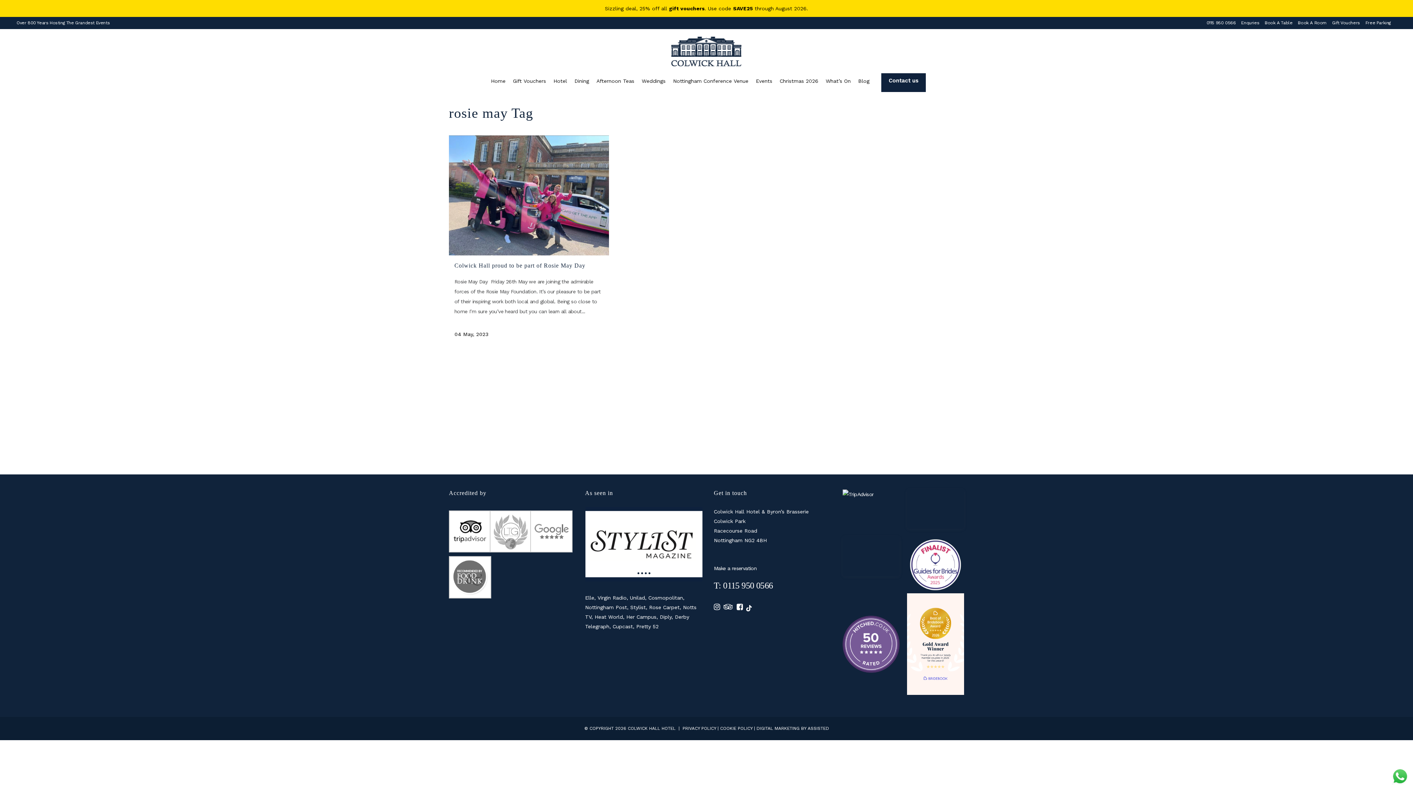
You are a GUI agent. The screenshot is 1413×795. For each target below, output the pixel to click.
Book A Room (1312, 22)
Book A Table (1278, 22)
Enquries (1250, 22)
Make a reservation (735, 568)
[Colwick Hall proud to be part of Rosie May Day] (529, 195)
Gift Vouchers (1346, 22)
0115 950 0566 (1221, 22)
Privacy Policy (699, 728)
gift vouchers (687, 8)
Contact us (903, 80)
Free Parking (1378, 22)
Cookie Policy (736, 728)
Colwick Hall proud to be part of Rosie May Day (519, 265)
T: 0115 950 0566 (743, 585)
